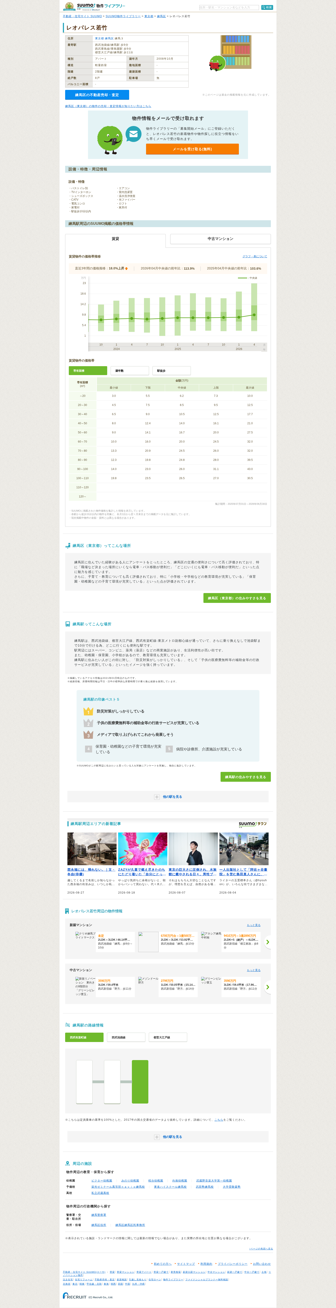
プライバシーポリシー (233, 1263)
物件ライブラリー (173, 1279)
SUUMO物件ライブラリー (123, 16)
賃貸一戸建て (161, 1272)
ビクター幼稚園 (101, 1180)
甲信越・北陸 (94, 1284)
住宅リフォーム (84, 1279)
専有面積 (78, 370)
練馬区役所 (98, 1225)
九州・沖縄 (138, 1284)
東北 (74, 1284)
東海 (106, 1284)
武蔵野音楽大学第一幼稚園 (214, 1180)
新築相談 (122, 1279)
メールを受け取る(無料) (192, 149)
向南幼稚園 (179, 1180)
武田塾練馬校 (205, 1186)
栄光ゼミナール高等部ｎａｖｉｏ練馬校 (118, 1186)
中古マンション (216, 1272)
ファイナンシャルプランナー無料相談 (206, 1279)
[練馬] (140, 1081)
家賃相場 (176, 1272)
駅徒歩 (161, 370)
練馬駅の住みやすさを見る (245, 777)
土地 (264, 1272)
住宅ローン (155, 1279)
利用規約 (206, 1263)
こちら (218, 1119)
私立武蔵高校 (100, 1193)
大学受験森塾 (232, 1186)
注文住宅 (68, 1279)
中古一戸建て (251, 1272)
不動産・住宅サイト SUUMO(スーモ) (84, 1272)
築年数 (119, 370)
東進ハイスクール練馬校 (170, 1186)
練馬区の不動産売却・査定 (97, 95)
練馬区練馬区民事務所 (130, 1225)
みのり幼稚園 (130, 1180)
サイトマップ (186, 1263)
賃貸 (112, 1272)
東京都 (148, 16)
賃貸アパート (144, 1272)
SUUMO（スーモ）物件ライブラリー (94, 6)
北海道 (66, 1284)
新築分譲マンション (194, 1272)
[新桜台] (112, 1081)
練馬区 (161, 16)
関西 (113, 1284)
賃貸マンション (125, 1272)
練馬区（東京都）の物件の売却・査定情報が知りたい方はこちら (108, 106)
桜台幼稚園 (155, 1180)
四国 (120, 1284)
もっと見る (254, 925)
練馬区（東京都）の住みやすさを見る (237, 598)
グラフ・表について (255, 256)
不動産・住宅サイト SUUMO (82, 16)
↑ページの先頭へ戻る (261, 1248)
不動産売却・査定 (105, 1279)
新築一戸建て (234, 1272)
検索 (269, 7)
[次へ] (267, 942)
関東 (82, 1284)
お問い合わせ (262, 1263)
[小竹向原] (84, 1081)
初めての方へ (163, 1263)
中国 (127, 1284)
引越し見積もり (138, 1279)
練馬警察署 (98, 1215)
